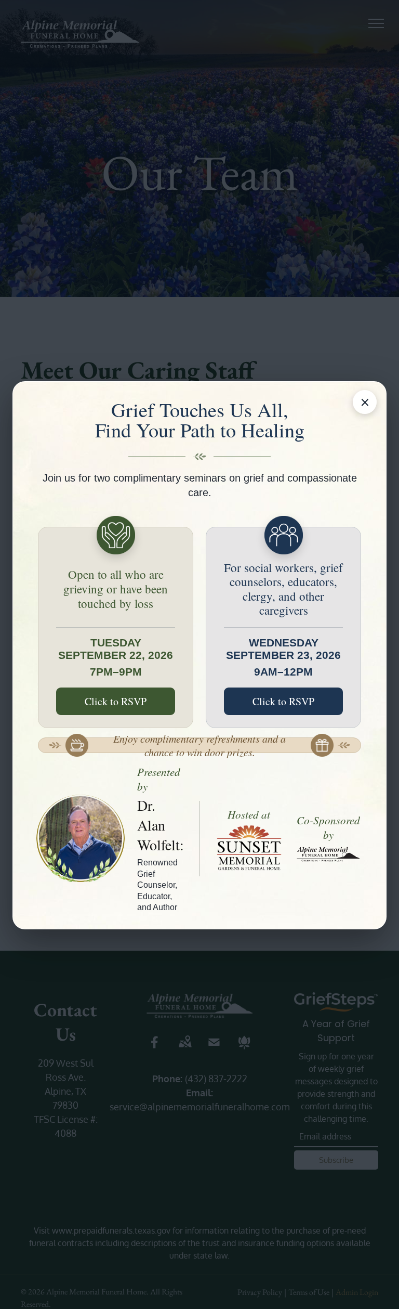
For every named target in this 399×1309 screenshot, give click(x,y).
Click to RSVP (116, 701)
